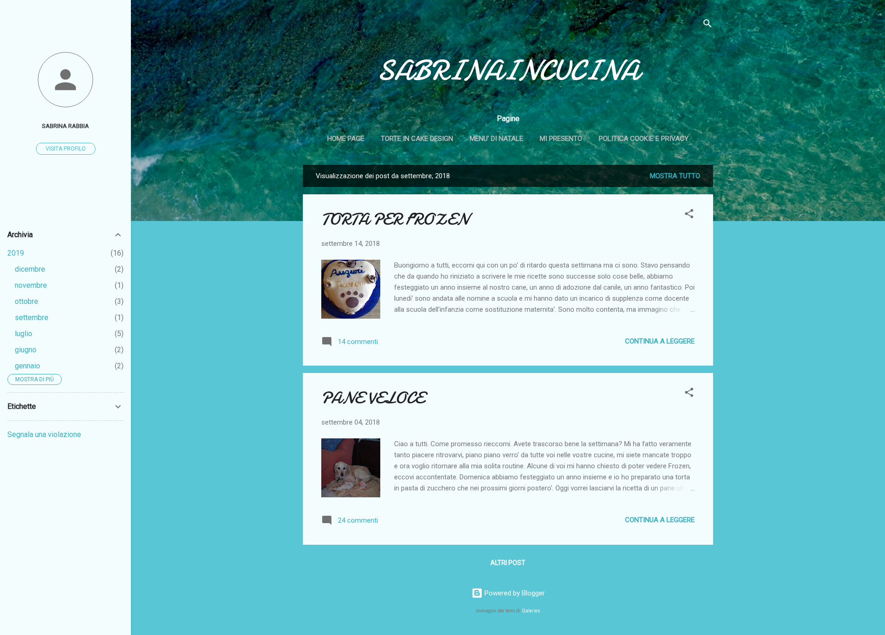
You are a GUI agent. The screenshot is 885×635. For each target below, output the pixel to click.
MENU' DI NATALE (496, 138)
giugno (25, 349)
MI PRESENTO (561, 138)
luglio (23, 333)
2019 (15, 253)
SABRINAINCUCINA (508, 70)
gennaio (27, 365)
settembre (31, 317)
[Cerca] (707, 25)
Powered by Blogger (514, 593)
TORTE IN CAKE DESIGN (417, 138)
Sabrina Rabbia (65, 125)
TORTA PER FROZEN (395, 219)
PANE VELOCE (372, 398)
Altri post (507, 562)
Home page (345, 138)
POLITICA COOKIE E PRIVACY (644, 138)
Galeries (531, 611)
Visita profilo (66, 149)
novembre (31, 285)
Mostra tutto (675, 176)
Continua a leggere (660, 341)
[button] (689, 215)
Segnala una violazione (44, 434)
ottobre (26, 301)
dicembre (30, 269)
